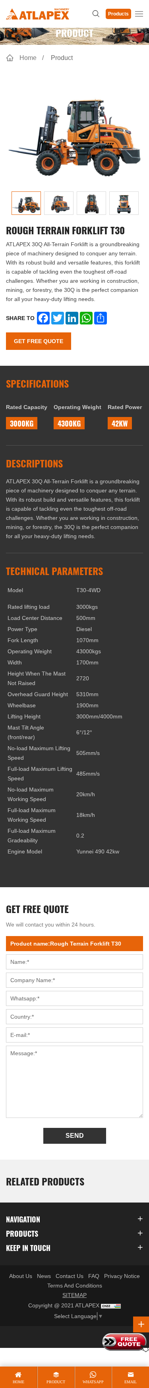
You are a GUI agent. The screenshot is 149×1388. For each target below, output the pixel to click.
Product (62, 57)
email (130, 1382)
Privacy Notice (122, 1276)
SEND (75, 1135)
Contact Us (69, 1276)
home (18, 1382)
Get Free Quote (38, 341)
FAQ (93, 1276)
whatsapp (93, 1382)
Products (118, 14)
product (55, 1382)
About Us (20, 1276)
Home (28, 57)
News (44, 1276)
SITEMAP (74, 1295)
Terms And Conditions (74, 1285)
